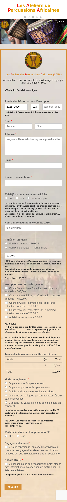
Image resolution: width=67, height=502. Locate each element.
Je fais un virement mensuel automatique (31, 391)
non (22, 198)
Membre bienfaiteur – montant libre (28, 247)
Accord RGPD (14, 460)
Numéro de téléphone (18, 177)
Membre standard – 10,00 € (24, 243)
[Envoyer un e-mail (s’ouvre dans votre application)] (37, 17)
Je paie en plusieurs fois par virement (29, 387)
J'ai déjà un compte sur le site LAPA (26, 194)
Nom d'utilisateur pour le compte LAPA (28, 222)
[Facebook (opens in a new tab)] (25, 17)
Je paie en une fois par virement (26, 383)
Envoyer (13, 487)
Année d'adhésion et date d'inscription (27, 101)
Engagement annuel (17, 443)
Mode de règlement (17, 379)
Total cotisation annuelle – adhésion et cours (31, 354)
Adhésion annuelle (17, 239)
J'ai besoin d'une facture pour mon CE (27, 432)
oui (10, 198)
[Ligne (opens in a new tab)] (41, 17)
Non (23, 436)
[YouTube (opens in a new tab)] (33, 17)
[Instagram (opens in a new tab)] (29, 17)
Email (9, 160)
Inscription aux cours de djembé (24, 284)
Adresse (10, 134)
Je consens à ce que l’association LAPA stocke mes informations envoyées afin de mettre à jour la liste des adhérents (33, 467)
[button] (33, 90)
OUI (11, 436)
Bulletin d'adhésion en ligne (22, 90)
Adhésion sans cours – (25, 317)
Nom (8, 121)
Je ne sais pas (39, 198)
